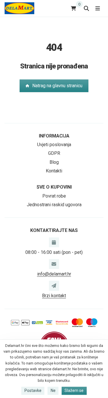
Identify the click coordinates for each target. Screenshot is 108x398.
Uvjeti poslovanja (54, 144)
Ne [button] (53, 390)
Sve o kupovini (54, 187)
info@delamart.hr (54, 274)
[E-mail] (54, 264)
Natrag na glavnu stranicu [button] (57, 85)
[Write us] (54, 286)
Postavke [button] (32, 390)
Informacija (54, 136)
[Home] (19, 8)
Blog (54, 162)
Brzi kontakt (54, 295)
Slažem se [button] (74, 390)
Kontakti (54, 171)
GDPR (54, 153)
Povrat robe (54, 196)
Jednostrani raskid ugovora (54, 204)
